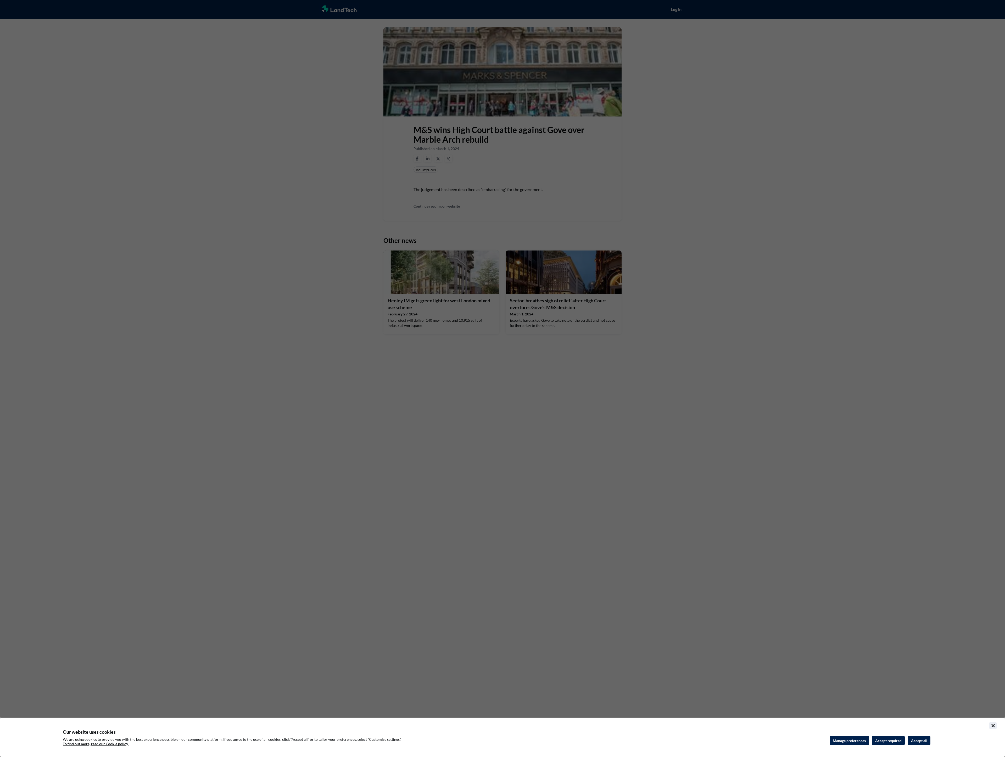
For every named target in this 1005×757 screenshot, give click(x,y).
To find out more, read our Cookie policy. (96, 744)
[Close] (993, 725)
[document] (502, 737)
